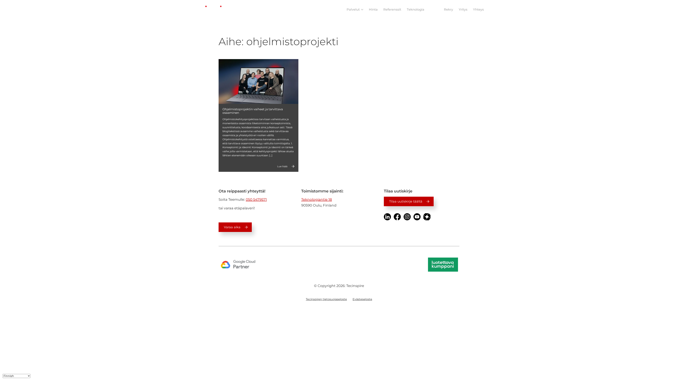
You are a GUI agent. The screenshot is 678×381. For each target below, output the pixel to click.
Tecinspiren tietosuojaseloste (326, 299)
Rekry (448, 9)
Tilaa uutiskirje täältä (405, 201)
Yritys (463, 9)
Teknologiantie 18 (316, 199)
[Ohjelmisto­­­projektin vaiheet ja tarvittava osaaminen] (258, 81)
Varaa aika (232, 227)
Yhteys (478, 9)
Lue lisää (282, 166)
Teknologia (415, 9)
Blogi (434, 9)
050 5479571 (256, 199)
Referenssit (392, 9)
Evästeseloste (362, 299)
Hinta (373, 9)
